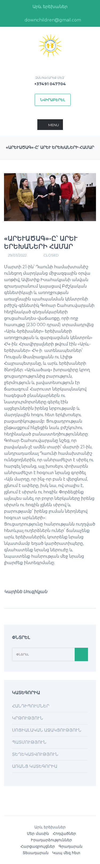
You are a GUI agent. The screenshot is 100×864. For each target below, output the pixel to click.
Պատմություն (29, 742)
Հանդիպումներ (30, 706)
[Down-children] (50, 45)
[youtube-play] (89, 20)
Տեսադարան (36, 852)
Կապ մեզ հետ (66, 852)
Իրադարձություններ (51, 839)
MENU (53, 125)
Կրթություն (27, 718)
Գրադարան (70, 846)
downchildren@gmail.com (52, 20)
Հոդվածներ (64, 833)
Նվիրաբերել (52, 100)
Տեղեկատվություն (35, 754)
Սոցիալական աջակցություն (46, 730)
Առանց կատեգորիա (34, 766)
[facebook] (11, 20)
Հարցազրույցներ (38, 846)
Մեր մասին (38, 833)
